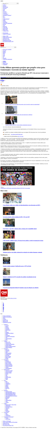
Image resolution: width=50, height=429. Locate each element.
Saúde (4, 20)
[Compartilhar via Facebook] (0, 80)
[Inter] (3, 302)
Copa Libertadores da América (11, 395)
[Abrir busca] (18, 3)
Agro (4, 9)
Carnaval (7, 382)
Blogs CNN (5, 29)
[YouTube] (3, 305)
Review (4, 24)
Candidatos (5, 64)
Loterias (6, 367)
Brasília (6, 358)
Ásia (6, 374)
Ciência (4, 21)
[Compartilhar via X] (1, 80)
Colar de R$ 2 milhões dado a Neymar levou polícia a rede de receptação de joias (23, 240)
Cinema (6, 384)
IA (3, 57)
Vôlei (6, 399)
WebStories (4, 255)
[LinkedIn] (3, 308)
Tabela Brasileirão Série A (10, 392)
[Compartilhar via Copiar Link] (4, 80)
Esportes (4, 11)
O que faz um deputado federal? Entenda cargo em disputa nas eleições (20, 287)
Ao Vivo (7, 325)
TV (6, 389)
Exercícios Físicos (8, 406)
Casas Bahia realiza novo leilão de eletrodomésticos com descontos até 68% (21, 205)
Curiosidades (7, 415)
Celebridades (7, 383)
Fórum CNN (5, 28)
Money (4, 52)
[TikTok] (3, 310)
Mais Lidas (3, 191)
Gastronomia (7, 419)
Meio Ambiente (8, 353)
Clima (6, 351)
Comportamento (6, 18)
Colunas (4, 319)
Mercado (7, 360)
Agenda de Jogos (8, 391)
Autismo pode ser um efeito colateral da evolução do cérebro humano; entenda (22, 252)
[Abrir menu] (1, 1)
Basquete (7, 398)
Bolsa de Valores (8, 363)
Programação (5, 32)
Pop (3, 16)
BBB (6, 381)
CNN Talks (5, 27)
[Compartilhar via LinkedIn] (2, 80)
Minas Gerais (7, 357)
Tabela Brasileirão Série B (10, 393)
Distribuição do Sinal (7, 40)
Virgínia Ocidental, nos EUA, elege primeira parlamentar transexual (18, 124)
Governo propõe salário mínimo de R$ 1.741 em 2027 (16, 217)
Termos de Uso (6, 38)
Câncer (6, 409)
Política (4, 4)
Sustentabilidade (8, 368)
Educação (5, 26)
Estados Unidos (8, 372)
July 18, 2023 (20, 136)
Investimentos (8, 361)
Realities (7, 387)
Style (4, 17)
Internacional (5, 7)
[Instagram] (3, 306)
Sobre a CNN (5, 36)
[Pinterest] (3, 309)
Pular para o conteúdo (7, 49)
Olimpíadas (7, 396)
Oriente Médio (8, 377)
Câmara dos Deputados (9, 344)
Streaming (7, 388)
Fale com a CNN (6, 39)
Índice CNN (5, 63)
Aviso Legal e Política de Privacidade (10, 422)
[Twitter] (3, 303)
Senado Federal (8, 345)
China (6, 379)
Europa (6, 373)
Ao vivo (4, 50)
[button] (25, 262)
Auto (4, 25)
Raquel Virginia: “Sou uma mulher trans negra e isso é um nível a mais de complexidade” (22, 104)
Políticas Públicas (8, 347)
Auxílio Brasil (8, 354)
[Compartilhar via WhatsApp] (3, 80)
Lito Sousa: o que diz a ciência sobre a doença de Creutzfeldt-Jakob (20, 228)
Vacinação (7, 407)
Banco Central (8, 362)
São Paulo (7, 355)
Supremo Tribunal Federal (10, 346)
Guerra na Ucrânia (8, 370)
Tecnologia (5, 22)
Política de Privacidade (7, 37)
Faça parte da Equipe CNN (8, 41)
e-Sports (7, 402)
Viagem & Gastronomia (7, 23)
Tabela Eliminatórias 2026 (10, 394)
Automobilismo (8, 400)
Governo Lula (8, 343)
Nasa (6, 413)
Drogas (6, 410)
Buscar (4, 3)
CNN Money (5, 14)
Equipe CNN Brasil (7, 34)
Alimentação (7, 405)
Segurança (7, 350)
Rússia (6, 378)
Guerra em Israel (8, 371)
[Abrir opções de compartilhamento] (3, 81)
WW (4, 53)
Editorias (6, 324)
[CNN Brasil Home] (7, 46)
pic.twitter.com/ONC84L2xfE (16, 134)
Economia (5, 12)
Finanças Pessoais (8, 366)
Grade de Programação (7, 316)
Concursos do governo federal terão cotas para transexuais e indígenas (18, 114)
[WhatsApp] (3, 311)
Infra (4, 10)
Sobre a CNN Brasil (7, 421)
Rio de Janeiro (8, 356)
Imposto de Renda (8, 365)
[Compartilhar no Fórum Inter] (1, 84)
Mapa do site (5, 321)
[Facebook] (3, 304)
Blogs (4, 318)
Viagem (6, 417)
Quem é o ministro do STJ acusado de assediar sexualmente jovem (19, 276)
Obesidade (7, 411)
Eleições (4, 6)
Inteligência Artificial (7, 15)
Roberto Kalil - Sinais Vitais (10, 404)
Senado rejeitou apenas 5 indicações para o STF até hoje (17, 266)
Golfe (6, 401)
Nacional (4, 8)
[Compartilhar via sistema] (0, 83)
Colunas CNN (5, 30)
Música (6, 385)
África (6, 376)
